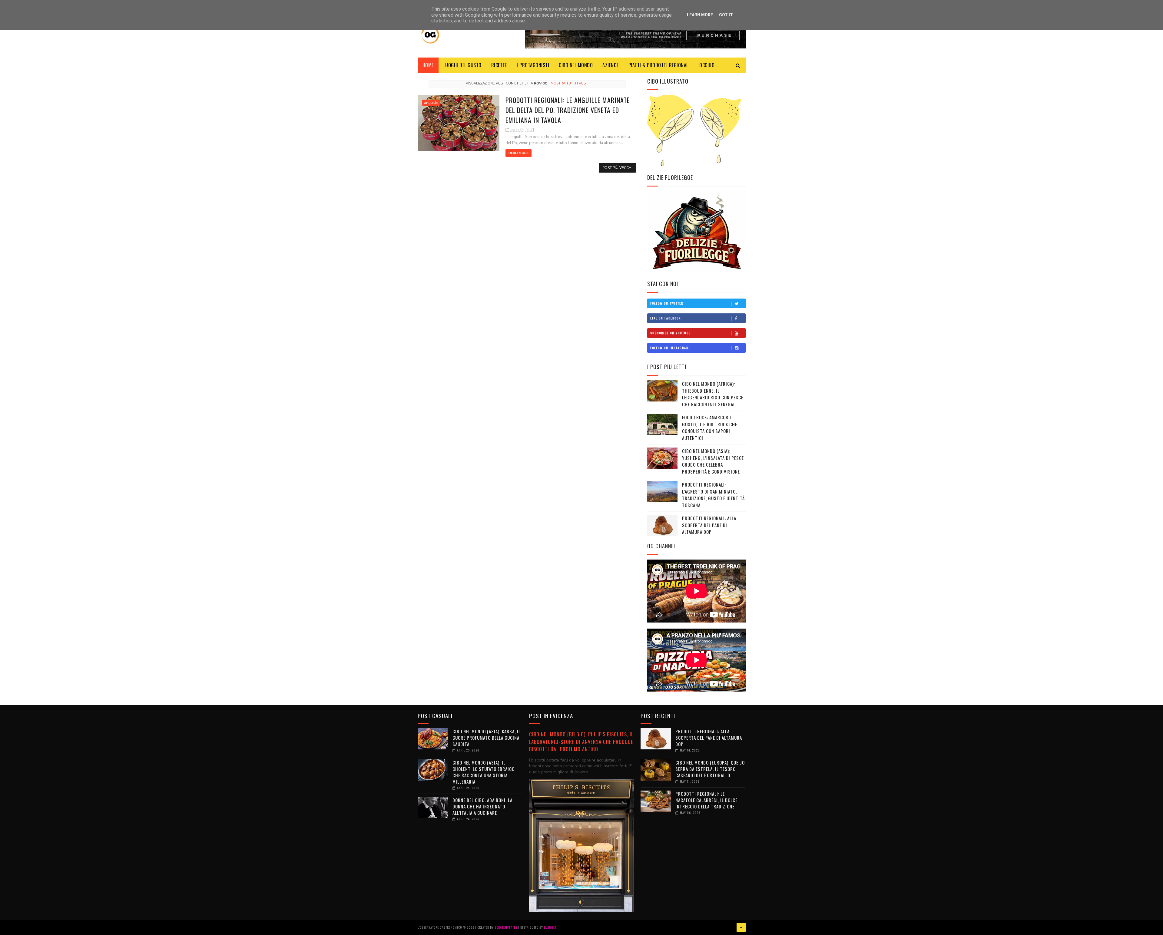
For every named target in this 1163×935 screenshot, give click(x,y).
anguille (431, 102)
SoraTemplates (506, 927)
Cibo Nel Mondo (576, 65)
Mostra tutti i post (569, 83)
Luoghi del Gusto (462, 65)
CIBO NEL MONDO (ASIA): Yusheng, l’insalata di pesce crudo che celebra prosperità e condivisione (713, 461)
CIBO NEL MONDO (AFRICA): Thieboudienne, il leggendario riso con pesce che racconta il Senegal (712, 394)
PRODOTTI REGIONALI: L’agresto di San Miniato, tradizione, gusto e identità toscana (713, 494)
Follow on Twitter (666, 303)
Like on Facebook (665, 318)
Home (428, 65)
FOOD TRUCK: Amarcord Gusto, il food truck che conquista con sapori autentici (709, 427)
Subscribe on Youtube (670, 333)
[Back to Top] (741, 927)
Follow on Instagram (669, 347)
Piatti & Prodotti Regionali (659, 65)
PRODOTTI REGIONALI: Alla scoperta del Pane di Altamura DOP (709, 525)
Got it (726, 14)
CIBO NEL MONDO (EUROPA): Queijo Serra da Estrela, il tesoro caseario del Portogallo (710, 768)
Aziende (610, 65)
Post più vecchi (617, 167)
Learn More (700, 14)
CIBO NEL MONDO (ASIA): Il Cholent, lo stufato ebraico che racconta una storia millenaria (483, 772)
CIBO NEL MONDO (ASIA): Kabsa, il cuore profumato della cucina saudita (486, 737)
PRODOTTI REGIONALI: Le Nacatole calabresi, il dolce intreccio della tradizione (706, 800)
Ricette (499, 65)
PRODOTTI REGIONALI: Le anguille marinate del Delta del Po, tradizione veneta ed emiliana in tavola (567, 110)
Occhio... (708, 65)
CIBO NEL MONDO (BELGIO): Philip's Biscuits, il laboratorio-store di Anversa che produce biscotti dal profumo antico (581, 741)
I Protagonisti (533, 65)
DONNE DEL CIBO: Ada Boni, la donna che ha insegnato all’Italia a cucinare (482, 806)
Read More (518, 153)
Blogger (550, 927)
